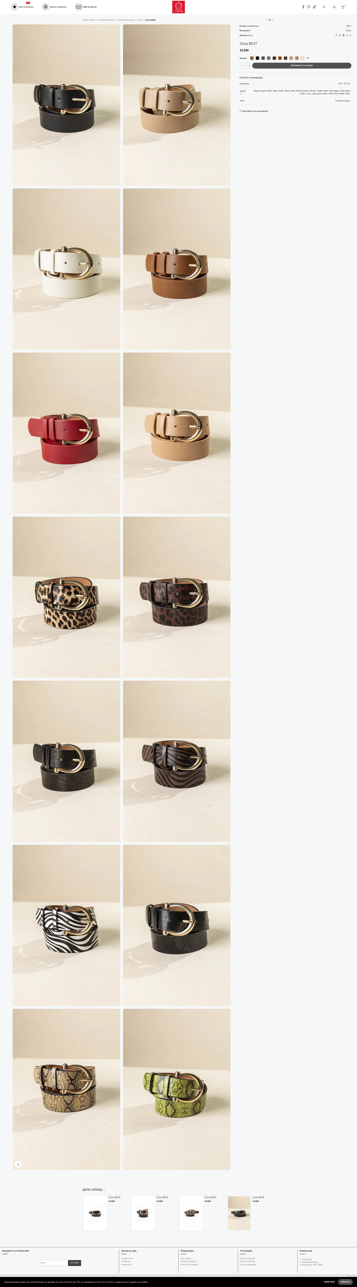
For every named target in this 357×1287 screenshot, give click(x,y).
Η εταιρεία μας (127, 1258)
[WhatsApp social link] (347, 35)
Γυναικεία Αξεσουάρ (125, 20)
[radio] (252, 58)
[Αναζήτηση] (324, 7)
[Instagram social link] (309, 7)
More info (329, 1282)
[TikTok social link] (314, 7)
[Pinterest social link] (343, 35)
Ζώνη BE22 (114, 1197)
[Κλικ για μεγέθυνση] (18, 1164)
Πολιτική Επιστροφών (189, 1264)
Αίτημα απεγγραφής (248, 1264)
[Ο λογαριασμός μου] (334, 7)
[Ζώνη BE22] (95, 1213)
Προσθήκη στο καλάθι (302, 66)
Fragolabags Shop (105, 20)
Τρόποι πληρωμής (247, 1258)
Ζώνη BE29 (258, 1197)
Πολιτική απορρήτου (189, 1261)
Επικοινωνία (126, 1264)
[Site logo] (178, 7)
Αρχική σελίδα (88, 20)
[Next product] (273, 20)
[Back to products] (269, 20)
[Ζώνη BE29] (239, 1213)
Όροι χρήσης (186, 1258)
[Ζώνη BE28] (191, 1213)
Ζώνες (139, 20)
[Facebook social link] (303, 7)
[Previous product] (266, 20)
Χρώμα (243, 58)
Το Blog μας (126, 1261)
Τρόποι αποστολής (247, 1261)
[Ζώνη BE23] (143, 1213)
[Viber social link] (350, 35)
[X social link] (340, 35)
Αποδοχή (345, 1282)
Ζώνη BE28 (210, 1197)
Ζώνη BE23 (162, 1197)
